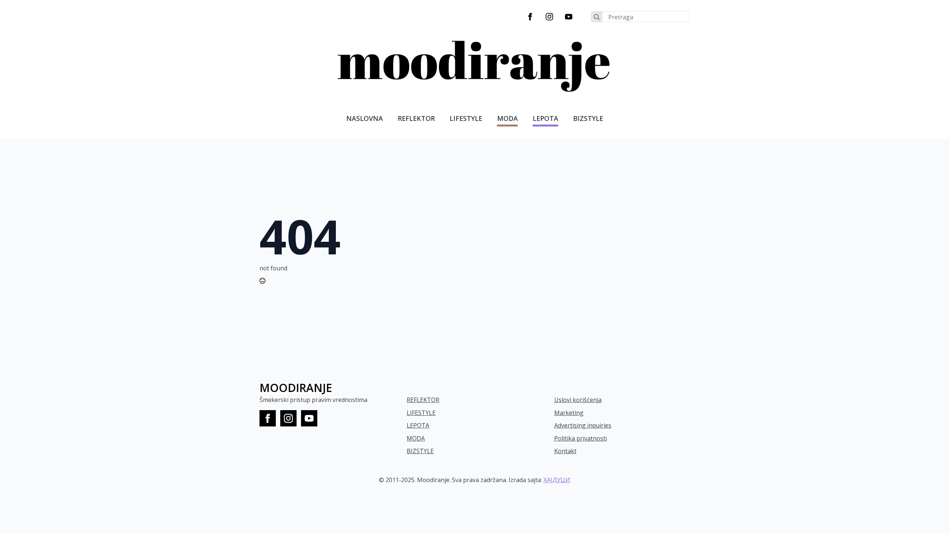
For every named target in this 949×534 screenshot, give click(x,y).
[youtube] (568, 16)
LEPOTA (545, 118)
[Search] (596, 17)
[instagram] (549, 16)
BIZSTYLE (420, 451)
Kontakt (565, 451)
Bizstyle (588, 118)
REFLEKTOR (423, 400)
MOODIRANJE (295, 387)
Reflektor (416, 118)
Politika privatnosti (580, 438)
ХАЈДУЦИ (556, 480)
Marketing (568, 413)
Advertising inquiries (582, 425)
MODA (507, 118)
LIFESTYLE (466, 118)
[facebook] (530, 16)
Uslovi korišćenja (578, 400)
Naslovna (364, 118)
